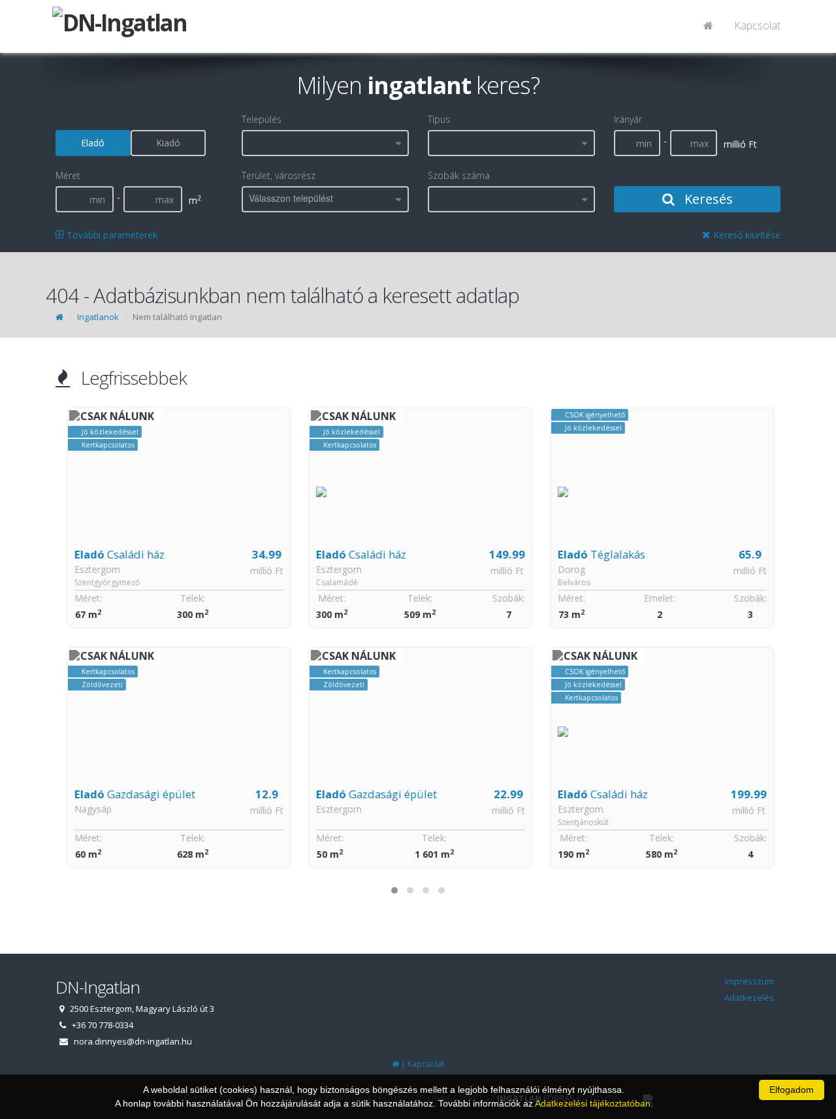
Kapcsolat (757, 25)
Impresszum (749, 981)
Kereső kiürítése (745, 235)
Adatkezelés (749, 997)
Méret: (85, 598)
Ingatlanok (98, 317)
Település (261, 119)
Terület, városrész (278, 175)
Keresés (707, 199)
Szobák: (506, 598)
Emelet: (657, 598)
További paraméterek (110, 235)
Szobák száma (459, 175)
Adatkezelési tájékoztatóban (593, 1103)
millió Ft (264, 570)
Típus (439, 119)
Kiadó (168, 143)
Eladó (92, 143)
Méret (68, 175)
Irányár (628, 119)
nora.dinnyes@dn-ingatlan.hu (133, 1041)
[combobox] (325, 143)
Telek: (190, 598)
